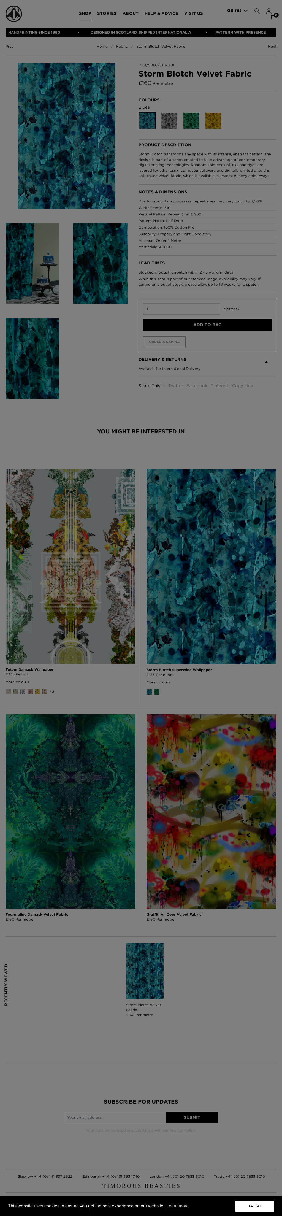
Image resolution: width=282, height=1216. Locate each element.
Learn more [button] (177, 1206)
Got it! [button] (255, 1206)
